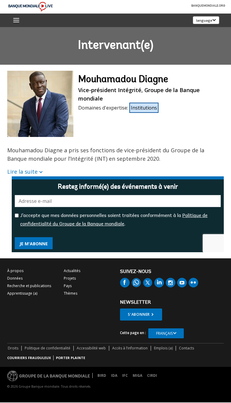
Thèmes (70, 293)
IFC (125, 375)
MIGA (137, 375)
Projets (70, 278)
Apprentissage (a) (22, 293)
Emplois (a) (163, 348)
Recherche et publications (29, 285)
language (204, 20)
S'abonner (139, 314)
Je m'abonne (34, 243)
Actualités (72, 270)
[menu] (16, 20)
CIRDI (152, 375)
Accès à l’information (130, 348)
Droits (13, 348)
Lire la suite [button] (22, 171)
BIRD (101, 375)
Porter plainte (70, 357)
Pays (68, 285)
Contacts (186, 348)
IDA (114, 375)
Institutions (144, 107)
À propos (15, 270)
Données (15, 278)
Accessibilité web (91, 348)
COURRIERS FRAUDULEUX (29, 357)
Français (164, 333)
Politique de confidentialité (47, 348)
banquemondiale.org (208, 6)
